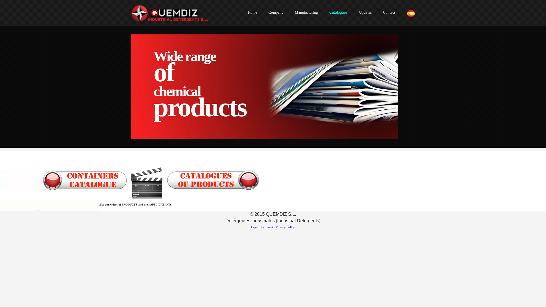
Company (276, 12)
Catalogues (338, 12)
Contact (389, 12)
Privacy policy (285, 227)
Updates (365, 12)
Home (252, 12)
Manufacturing (306, 12)
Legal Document (262, 227)
